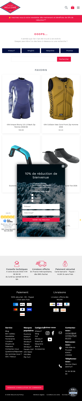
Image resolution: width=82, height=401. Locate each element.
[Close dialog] (63, 166)
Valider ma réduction (41, 220)
